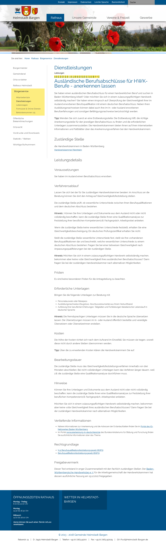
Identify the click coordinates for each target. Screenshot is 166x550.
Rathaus (56, 17)
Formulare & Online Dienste (28, 109)
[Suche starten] (152, 2)
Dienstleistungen (61, 58)
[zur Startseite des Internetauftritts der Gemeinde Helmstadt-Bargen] (25, 13)
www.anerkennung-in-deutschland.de (83, 432)
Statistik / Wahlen (22, 139)
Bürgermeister (20, 68)
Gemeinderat (19, 74)
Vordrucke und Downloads (26, 133)
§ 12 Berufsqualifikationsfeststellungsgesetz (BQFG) (80, 450)
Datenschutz (86, 2)
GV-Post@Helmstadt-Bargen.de (132, 539)
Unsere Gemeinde (84, 17)
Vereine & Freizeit (118, 17)
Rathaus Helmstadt (22, 85)
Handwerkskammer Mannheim (68, 150)
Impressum (72, 2)
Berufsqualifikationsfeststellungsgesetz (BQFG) (79, 453)
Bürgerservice (46, 58)
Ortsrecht (17, 127)
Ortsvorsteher (20, 80)
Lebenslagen (22, 105)
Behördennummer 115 (25, 113)
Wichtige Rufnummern (24, 145)
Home (27, 58)
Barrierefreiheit (118, 2)
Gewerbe (146, 17)
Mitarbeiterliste (23, 97)
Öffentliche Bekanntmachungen (23, 120)
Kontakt (61, 2)
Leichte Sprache (102, 2)
